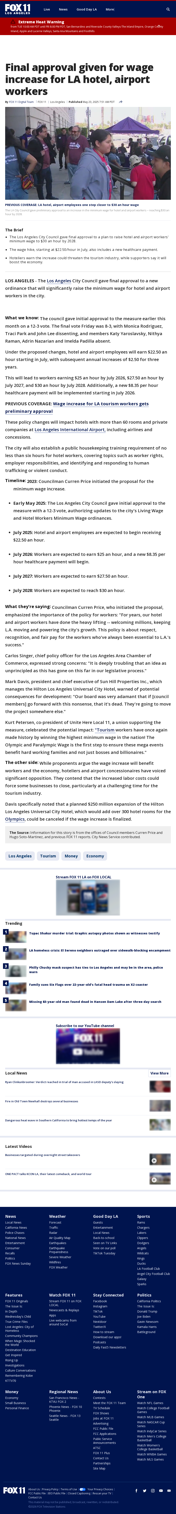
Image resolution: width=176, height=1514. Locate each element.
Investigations (14, 1365)
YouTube (99, 1316)
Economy (95, 855)
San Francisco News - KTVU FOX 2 (64, 1400)
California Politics (149, 1301)
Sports (143, 1216)
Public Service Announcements (104, 1441)
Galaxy (141, 1279)
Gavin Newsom (147, 1322)
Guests (98, 1222)
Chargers (143, 1227)
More (110, 9)
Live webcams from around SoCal (63, 1322)
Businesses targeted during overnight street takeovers (42, 1155)
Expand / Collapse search (168, 9)
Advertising (100, 1423)
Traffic (53, 1227)
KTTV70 (10, 1381)
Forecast (55, 1222)
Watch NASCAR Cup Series (151, 1424)
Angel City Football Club (153, 1274)
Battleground (146, 1332)
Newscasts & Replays (64, 1310)
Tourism (48, 855)
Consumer (12, 1248)
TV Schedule (101, 1408)
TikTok (98, 1311)
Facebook (100, 1301)
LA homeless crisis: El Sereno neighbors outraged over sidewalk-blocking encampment (100, 950)
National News (15, 1238)
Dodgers (143, 1243)
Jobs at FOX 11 (103, 1418)
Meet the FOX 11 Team (109, 1403)
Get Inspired (13, 1355)
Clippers (142, 1238)
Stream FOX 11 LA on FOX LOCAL (83, 877)
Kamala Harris (147, 1327)
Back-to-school (103, 1238)
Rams (141, 1222)
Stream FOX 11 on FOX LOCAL (65, 1303)
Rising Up (11, 1360)
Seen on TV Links (105, 1243)
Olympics (15, 819)
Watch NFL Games (150, 1403)
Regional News (63, 1391)
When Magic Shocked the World (20, 1343)
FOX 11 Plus (101, 1453)
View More (159, 1073)
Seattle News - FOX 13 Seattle (64, 1418)
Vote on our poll (104, 1248)
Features (13, 1295)
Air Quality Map (59, 1238)
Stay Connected (108, 1295)
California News (16, 1227)
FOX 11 (42, 102)
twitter (144, 1490)
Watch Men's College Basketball (151, 1438)
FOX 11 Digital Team (21, 102)
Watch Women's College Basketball (150, 1447)
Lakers (141, 1233)
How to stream (103, 1332)
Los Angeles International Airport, (70, 429)
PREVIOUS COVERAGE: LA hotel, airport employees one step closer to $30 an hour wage (72, 205)
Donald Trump (147, 1311)
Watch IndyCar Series (152, 1431)
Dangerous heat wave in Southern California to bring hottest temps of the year (58, 1120)
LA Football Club (148, 1269)
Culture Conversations (20, 1370)
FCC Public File (103, 1429)
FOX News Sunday (18, 1263)
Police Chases (14, 1233)
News (10, 1216)
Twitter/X (99, 1327)
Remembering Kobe (19, 1375)
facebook (136, 1490)
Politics (10, 1258)
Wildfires (55, 1262)
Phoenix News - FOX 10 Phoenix (65, 1409)
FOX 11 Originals (16, 1301)
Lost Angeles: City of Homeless (19, 1329)
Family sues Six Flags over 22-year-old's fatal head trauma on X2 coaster (88, 985)
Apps (52, 1315)
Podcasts (99, 1342)
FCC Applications (104, 1434)
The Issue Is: (14, 1306)
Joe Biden (143, 1316)
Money (71, 855)
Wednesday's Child (18, 1316)
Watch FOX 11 (62, 1295)
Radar (53, 1233)
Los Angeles (57, 102)
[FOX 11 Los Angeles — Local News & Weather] (19, 9)
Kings (141, 1258)
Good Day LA (105, 1216)
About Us (102, 1391)
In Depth (11, 1311)
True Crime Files (16, 1322)
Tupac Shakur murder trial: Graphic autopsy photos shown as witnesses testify (94, 933)
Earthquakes (57, 1243)
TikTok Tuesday (104, 1253)
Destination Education (20, 1350)
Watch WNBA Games (152, 1454)
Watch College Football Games (153, 1410)
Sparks (141, 1284)
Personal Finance (17, 1408)
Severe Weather (60, 1257)
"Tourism (105, 730)
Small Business (15, 1403)
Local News (16, 1073)
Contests (99, 1398)
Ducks (141, 1263)
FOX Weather (58, 1267)
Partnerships (102, 1463)
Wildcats (143, 1253)
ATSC (97, 1448)
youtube (161, 1490)
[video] (160, 1159)
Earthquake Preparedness (58, 1250)
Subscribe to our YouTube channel (85, 1025)
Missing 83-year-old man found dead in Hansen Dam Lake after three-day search (95, 1002)
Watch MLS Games (150, 1459)
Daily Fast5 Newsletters (109, 1347)
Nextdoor (99, 1322)
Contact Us (101, 1458)
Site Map (99, 1468)
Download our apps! (107, 1337)
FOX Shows (101, 1413)
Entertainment (15, 1243)
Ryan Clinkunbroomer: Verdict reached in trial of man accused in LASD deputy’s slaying (64, 1082)
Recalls (10, 1253)
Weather (57, 1216)
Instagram (100, 1306)
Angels (141, 1248)
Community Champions (21, 1336)
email (169, 1490)
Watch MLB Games (150, 1417)
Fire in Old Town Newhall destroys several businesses (41, 1101)
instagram (152, 1490)
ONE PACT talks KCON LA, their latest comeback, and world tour (48, 1174)
